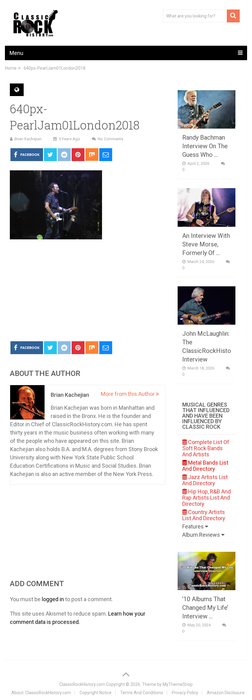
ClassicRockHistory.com (82, 684)
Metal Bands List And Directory (205, 465)
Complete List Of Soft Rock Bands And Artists (205, 448)
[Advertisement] (87, 291)
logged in (53, 599)
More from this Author (128, 394)
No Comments (110, 139)
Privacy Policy (185, 692)
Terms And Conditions (141, 692)
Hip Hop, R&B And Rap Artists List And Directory (206, 497)
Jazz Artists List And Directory (205, 480)
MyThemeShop (178, 684)
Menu (16, 53)
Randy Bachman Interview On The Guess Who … (205, 146)
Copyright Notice (96, 692)
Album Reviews (201, 535)
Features (193, 526)
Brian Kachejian (27, 139)
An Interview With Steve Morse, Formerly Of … (206, 244)
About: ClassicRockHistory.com (41, 692)
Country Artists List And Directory (203, 515)
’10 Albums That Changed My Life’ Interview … (205, 607)
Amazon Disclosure (226, 692)
